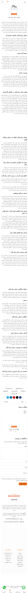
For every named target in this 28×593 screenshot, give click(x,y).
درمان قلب (23, 391)
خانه (17, 8)
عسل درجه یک (14, 391)
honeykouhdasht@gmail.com (12, 518)
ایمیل (26, 467)
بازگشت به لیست (14, 401)
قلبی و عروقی (14, 393)
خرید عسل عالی (9, 388)
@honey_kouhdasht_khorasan (11, 521)
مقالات (11, 8)
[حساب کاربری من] (6, 2)
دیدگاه (25, 446)
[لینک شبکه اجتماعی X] (17, 397)
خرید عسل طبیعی (19, 388)
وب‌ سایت (25, 472)
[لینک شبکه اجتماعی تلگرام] (7, 397)
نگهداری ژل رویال (14, 429)
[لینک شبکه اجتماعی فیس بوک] (20, 397)
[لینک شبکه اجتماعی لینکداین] (11, 397)
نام (26, 461)
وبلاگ (14, 8)
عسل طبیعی (5, 391)
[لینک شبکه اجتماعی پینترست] (14, 397)
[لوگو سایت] (14, 1)
